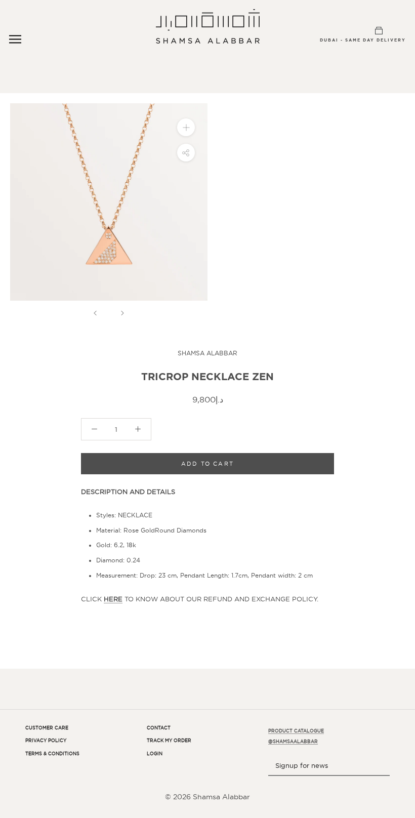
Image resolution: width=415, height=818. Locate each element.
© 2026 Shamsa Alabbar (207, 797)
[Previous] (95, 313)
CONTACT (159, 727)
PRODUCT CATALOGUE (296, 730)
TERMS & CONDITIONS (52, 753)
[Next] (122, 313)
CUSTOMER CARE (46, 727)
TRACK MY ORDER (169, 740)
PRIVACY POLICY (45, 740)
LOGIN (154, 753)
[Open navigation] (15, 39)
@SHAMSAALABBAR (293, 741)
